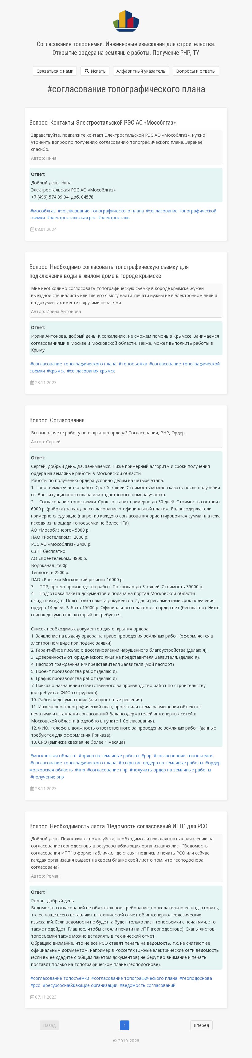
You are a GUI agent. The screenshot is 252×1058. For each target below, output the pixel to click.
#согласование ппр (107, 770)
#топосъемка (133, 364)
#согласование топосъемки (183, 755)
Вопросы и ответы (195, 71)
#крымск (56, 371)
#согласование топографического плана (101, 211)
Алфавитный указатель (140, 71)
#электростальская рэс (71, 217)
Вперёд (201, 1025)
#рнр (146, 755)
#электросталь (114, 217)
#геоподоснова (195, 978)
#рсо (35, 985)
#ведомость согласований (147, 985)
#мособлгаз (43, 211)
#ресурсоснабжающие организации (80, 985)
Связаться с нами (55, 71)
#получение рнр (47, 777)
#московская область (53, 755)
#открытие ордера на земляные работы (161, 763)
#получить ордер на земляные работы (170, 770)
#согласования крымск (91, 371)
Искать (97, 71)
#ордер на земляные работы (109, 755)
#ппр (80, 770)
